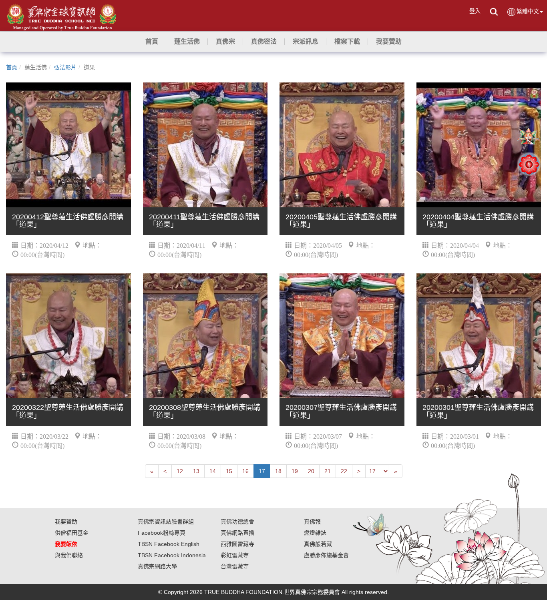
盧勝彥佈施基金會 (326, 555)
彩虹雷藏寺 (235, 555)
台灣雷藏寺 (235, 566)
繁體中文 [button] (528, 11)
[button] (187, 42)
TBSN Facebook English (168, 544)
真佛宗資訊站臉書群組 (166, 521)
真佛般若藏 (318, 544)
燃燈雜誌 (315, 533)
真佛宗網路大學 (157, 566)
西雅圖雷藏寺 (237, 544)
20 (311, 471)
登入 (475, 11)
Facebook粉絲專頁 (161, 533)
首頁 (11, 67)
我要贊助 (66, 521)
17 (262, 471)
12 (180, 471)
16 (245, 471)
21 (327, 471)
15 (229, 471)
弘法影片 (65, 67)
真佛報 (312, 521)
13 (196, 471)
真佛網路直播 (237, 533)
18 (278, 471)
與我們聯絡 (69, 555)
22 (344, 471)
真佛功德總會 (237, 521)
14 (212, 471)
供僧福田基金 (71, 533)
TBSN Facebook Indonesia (172, 555)
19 (295, 471)
